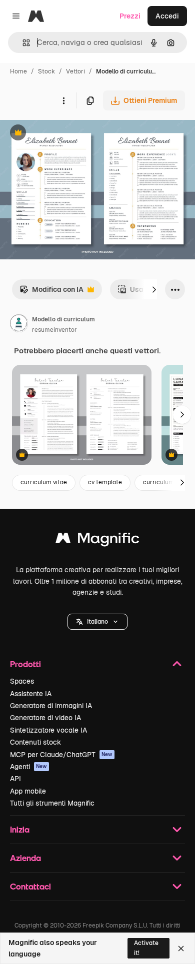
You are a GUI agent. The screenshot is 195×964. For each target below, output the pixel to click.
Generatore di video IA (45, 717)
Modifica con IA (52, 292)
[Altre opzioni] (64, 100)
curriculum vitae (43, 482)
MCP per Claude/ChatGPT (61, 754)
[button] (98, 622)
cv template (105, 482)
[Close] (181, 949)
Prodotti (25, 664)
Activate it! (146, 948)
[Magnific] (98, 540)
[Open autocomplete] (22, 42)
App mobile (28, 791)
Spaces (22, 681)
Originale (66, 133)
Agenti (28, 766)
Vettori (75, 71)
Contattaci (30, 886)
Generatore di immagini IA (51, 705)
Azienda (25, 858)
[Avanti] (154, 289)
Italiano (97, 622)
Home (18, 71)
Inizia (20, 829)
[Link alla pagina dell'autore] (19, 324)
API (15, 778)
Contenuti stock (35, 742)
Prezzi (130, 15)
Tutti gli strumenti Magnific (52, 803)
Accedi (167, 15)
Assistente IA (31, 693)
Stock (46, 71)
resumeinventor (54, 330)
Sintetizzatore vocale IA (48, 730)
